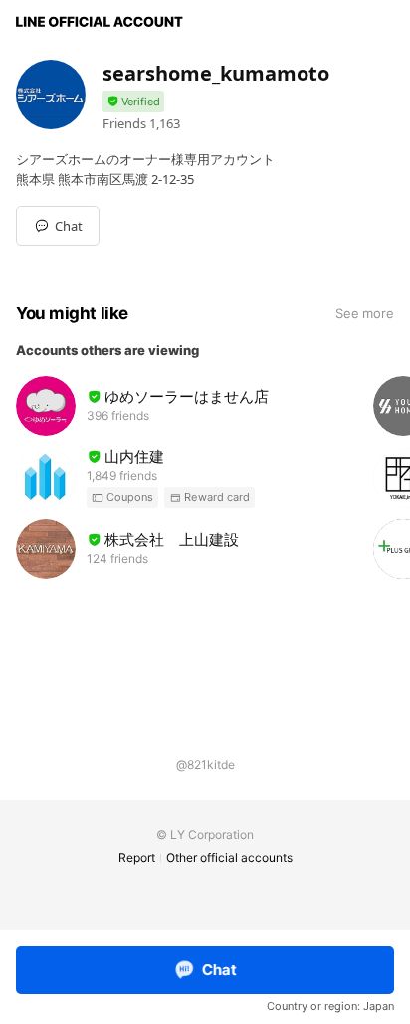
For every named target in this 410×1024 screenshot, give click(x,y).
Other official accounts (229, 857)
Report (136, 857)
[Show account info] (133, 102)
